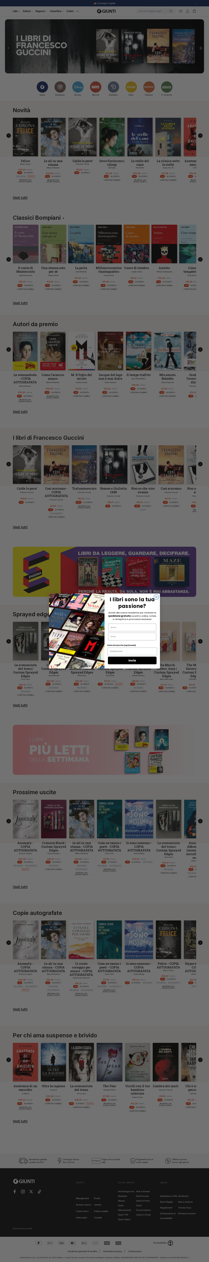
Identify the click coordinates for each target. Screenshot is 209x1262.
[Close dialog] (156, 597)
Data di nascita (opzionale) (121, 645)
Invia (132, 660)
